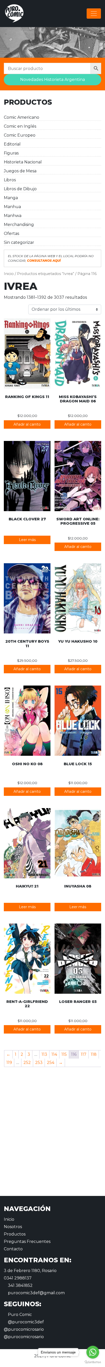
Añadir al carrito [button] (27, 424)
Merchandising (19, 224)
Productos (14, 1234)
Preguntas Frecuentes (27, 1241)
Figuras (11, 153)
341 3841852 (20, 1285)
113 (44, 1054)
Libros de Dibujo (20, 188)
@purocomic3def (25, 1322)
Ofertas (11, 233)
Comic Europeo (19, 135)
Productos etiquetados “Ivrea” (45, 273)
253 (39, 1062)
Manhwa (12, 215)
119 (9, 1062)
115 (64, 1054)
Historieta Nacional (23, 162)
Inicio (9, 273)
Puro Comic (19, 1314)
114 (54, 1054)
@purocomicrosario (24, 1329)
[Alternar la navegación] (94, 13)
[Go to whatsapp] (92, 1352)
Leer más (27, 539)
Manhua (12, 206)
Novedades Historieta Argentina (52, 79)
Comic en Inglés (20, 126)
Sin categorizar (19, 242)
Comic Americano (21, 117)
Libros (10, 179)
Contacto (13, 1248)
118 (94, 1054)
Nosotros (13, 1226)
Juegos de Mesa (20, 171)
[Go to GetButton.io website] (93, 1361)
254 (50, 1062)
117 (83, 1054)
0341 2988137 (18, 1278)
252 (27, 1062)
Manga (11, 197)
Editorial (12, 144)
